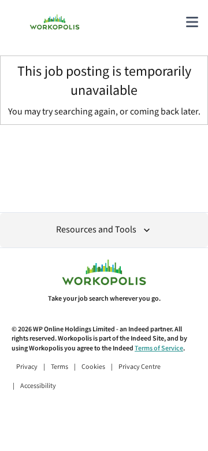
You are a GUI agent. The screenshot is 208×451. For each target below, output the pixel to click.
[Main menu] (192, 22)
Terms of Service (159, 348)
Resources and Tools (96, 230)
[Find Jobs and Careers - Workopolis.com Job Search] (54, 21)
